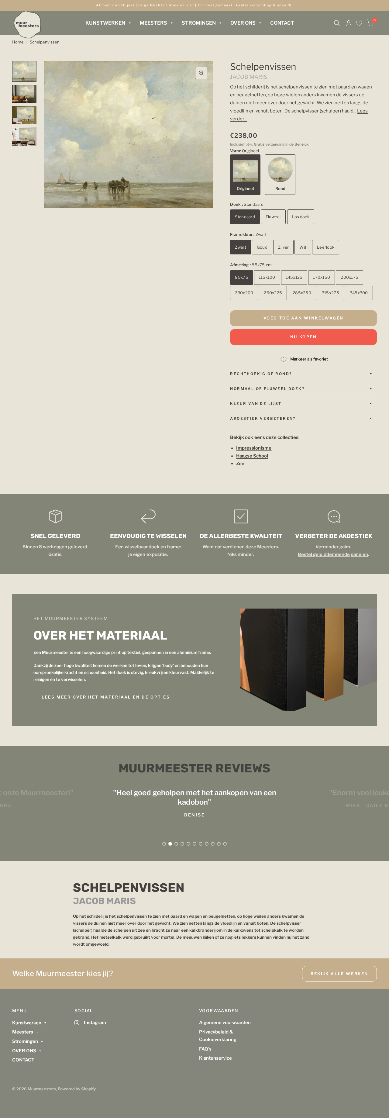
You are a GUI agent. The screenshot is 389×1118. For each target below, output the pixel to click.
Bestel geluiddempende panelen (333, 554)
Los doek (300, 216)
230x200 (244, 292)
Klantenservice (215, 1058)
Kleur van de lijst (255, 403)
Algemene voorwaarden (225, 1022)
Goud (262, 247)
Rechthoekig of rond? (261, 373)
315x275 (330, 292)
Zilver (283, 247)
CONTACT (282, 23)
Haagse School (252, 456)
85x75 (241, 277)
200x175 (349, 277)
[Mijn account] (349, 23)
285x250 (302, 292)
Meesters (153, 23)
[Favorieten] (359, 23)
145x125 (294, 277)
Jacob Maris (248, 77)
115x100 (267, 277)
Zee (240, 463)
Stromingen (199, 23)
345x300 (359, 292)
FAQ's (205, 1049)
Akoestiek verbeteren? (262, 418)
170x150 (321, 277)
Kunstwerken (105, 23)
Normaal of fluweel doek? (267, 388)
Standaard (245, 216)
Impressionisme (253, 448)
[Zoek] (337, 23)
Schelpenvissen (45, 42)
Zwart (240, 247)
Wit (302, 247)
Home (18, 42)
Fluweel (273, 216)
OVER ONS (243, 23)
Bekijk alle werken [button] (339, 973)
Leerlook (325, 247)
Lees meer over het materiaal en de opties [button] (106, 697)
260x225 (273, 292)
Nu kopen (303, 336)
